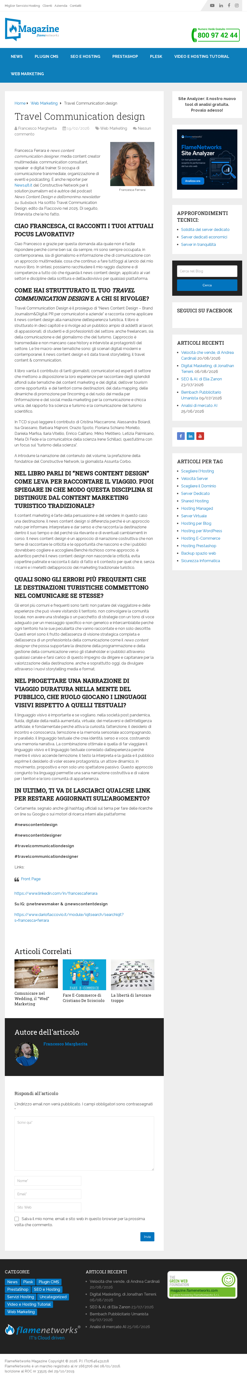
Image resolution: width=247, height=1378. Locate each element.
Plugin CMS (46, 56)
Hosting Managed (197, 508)
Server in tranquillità (198, 244)
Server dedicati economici (204, 237)
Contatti (75, 5)
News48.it (23, 185)
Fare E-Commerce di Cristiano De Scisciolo (83, 998)
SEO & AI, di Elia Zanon (201, 379)
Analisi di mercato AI (199, 405)
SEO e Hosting (85, 56)
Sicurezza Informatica (200, 560)
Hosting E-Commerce (200, 538)
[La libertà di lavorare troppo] (132, 974)
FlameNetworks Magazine (26, 1361)
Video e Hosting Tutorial (201, 56)
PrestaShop (125, 56)
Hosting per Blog (196, 523)
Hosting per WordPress (201, 531)
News (17, 56)
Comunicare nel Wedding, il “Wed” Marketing (31, 999)
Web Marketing (27, 74)
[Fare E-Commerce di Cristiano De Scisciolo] (84, 974)
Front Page (31, 879)
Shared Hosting (195, 501)
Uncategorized (53, 1297)
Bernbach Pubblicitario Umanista (119, 1314)
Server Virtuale (194, 516)
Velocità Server (194, 478)
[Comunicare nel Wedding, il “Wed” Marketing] (36, 973)
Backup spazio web (198, 553)
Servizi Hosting (20, 1297)
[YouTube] (200, 436)
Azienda (61, 5)
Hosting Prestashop (198, 546)
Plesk (156, 56)
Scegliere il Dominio (198, 486)
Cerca (207, 285)
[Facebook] (181, 436)
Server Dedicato (195, 493)
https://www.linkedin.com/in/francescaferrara (55, 893)
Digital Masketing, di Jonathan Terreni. (123, 1294)
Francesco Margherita (37, 128)
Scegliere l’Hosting (197, 471)
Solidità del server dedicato (205, 229)
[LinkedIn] (190, 436)
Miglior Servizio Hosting (22, 5)
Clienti (47, 5)
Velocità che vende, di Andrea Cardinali (125, 1281)
